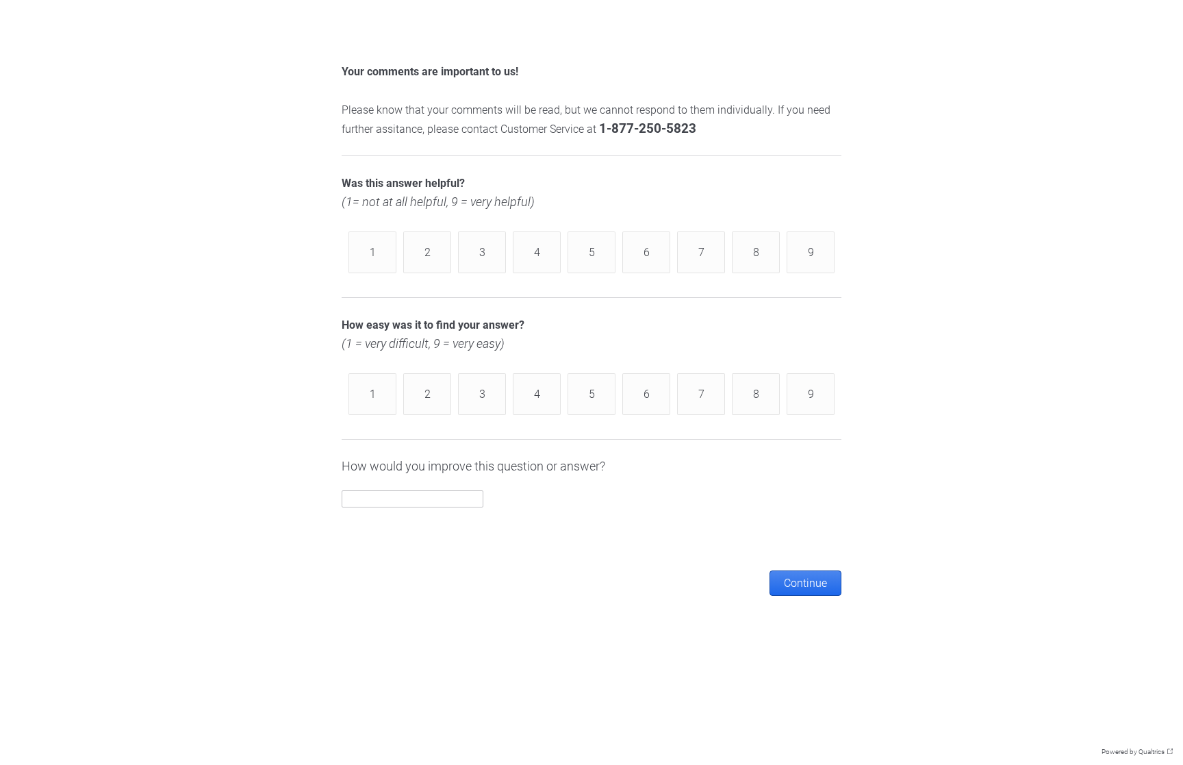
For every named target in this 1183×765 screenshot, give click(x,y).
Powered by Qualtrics (1133, 751)
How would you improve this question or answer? (473, 466)
